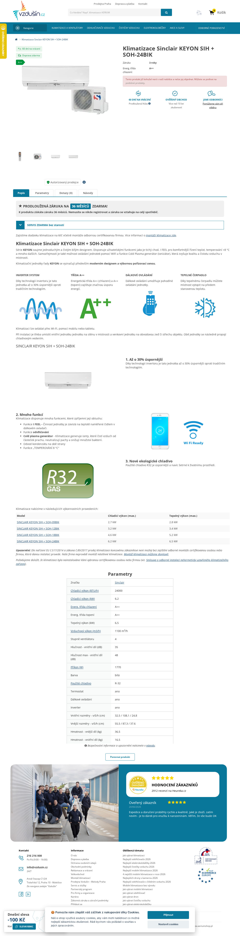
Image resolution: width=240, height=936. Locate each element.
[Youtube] (28, 895)
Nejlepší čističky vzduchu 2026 (138, 866)
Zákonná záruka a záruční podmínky (89, 900)
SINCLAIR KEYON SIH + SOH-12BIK (38, 528)
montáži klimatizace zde (161, 235)
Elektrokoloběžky (155, 27)
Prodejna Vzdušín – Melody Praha (88, 881)
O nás (74, 855)
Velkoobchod (77, 874)
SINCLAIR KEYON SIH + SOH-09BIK (38, 522)
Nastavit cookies (168, 924)
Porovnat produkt (120, 757)
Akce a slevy (177, 27)
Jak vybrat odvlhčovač (134, 893)
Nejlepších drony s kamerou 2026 (140, 878)
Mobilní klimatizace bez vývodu (139, 885)
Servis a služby (78, 885)
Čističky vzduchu (129, 27)
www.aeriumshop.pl (202, 926)
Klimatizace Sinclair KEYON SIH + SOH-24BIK (45, 39)
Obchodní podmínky (81, 866)
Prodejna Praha (102, 3)
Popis (21, 193)
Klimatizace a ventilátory (67, 27)
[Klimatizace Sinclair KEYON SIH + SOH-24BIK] (65, 93)
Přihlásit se (76, 904)
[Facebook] (21, 895)
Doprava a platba (124, 3)
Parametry (42, 193)
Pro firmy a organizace (82, 893)
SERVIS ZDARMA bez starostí (45, 225)
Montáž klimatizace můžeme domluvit (146, 554)
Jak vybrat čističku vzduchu (136, 900)
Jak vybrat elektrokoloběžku (137, 904)
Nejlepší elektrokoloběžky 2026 (139, 863)
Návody (88, 193)
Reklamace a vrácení (81, 870)
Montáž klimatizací (80, 878)
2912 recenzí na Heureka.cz (169, 791)
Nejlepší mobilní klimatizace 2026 (140, 870)
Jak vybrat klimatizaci (134, 855)
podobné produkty (135, 83)
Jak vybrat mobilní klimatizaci (138, 889)
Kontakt (142, 3)
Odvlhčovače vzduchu (101, 27)
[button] (217, 12)
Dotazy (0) (66, 193)
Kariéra (75, 896)
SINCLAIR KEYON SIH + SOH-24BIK (38, 541)
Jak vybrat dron (130, 896)
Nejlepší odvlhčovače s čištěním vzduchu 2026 (147, 881)
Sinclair (119, 582)
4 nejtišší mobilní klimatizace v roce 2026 (144, 874)
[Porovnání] (199, 15)
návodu (150, 745)
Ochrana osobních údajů (83, 863)
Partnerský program (81, 889)
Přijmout (168, 914)
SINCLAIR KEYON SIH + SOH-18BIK (38, 535)
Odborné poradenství (211, 28)
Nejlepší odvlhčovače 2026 (137, 859)
